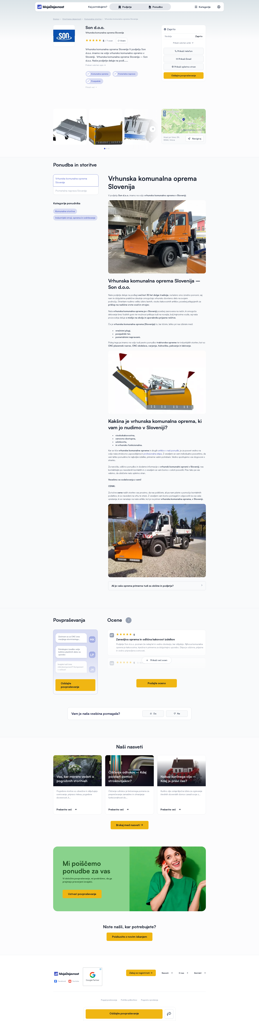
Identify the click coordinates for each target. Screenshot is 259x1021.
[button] (105, 148)
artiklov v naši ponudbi (168, 450)
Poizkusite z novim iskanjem (129, 936)
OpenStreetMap (189, 130)
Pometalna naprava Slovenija (71, 190)
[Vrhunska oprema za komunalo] (141, 127)
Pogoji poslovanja (109, 1000)
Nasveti (165, 973)
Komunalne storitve (65, 211)
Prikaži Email (184, 59)
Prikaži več (90, 87)
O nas (181, 973)
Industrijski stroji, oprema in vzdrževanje (75, 217)
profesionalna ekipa (153, 453)
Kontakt (198, 973)
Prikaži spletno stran (185, 66)
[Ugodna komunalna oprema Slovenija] (105, 127)
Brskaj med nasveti (128, 825)
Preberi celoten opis (95, 65)
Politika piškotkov (129, 1000)
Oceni (122, 41)
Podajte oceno (157, 683)
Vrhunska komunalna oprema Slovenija (71, 180)
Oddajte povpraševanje (183, 75)
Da (154, 713)
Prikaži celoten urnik (182, 43)
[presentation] (60, 129)
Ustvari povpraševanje (82, 894)
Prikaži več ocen (158, 660)
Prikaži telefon (184, 51)
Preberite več (64, 809)
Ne (178, 713)
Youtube (75, 981)
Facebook (62, 981)
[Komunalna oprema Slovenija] (70, 127)
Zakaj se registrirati (139, 973)
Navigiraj (196, 138)
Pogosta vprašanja (149, 1000)
